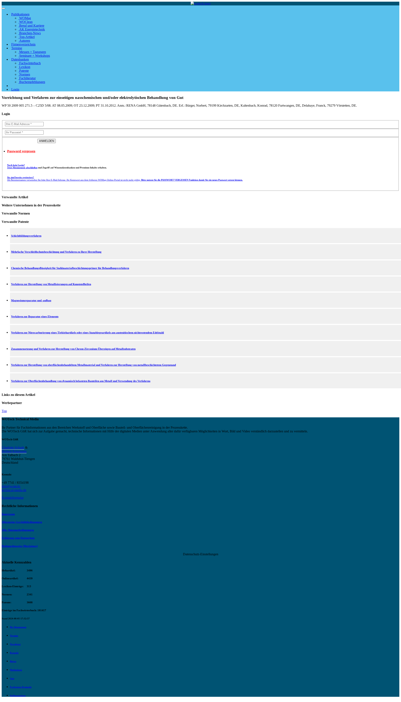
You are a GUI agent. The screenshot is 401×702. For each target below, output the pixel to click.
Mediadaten (16, 670)
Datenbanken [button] (20, 59)
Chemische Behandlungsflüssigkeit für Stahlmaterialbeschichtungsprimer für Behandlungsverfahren (70, 268)
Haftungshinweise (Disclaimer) (20, 546)
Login (15, 89)
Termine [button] (16, 48)
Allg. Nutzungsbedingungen (18, 530)
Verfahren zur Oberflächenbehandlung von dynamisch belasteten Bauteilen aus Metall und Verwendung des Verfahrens (80, 381)
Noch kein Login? (22, 166)
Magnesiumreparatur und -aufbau (31, 300)
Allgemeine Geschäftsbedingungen (22, 522)
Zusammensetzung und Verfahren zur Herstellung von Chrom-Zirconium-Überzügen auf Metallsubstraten (73, 348)
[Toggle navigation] (3, 8)
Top (4, 411)
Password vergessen (21, 151)
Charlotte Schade (13, 447)
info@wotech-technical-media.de (14, 488)
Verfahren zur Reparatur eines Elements (34, 316)
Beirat (13, 661)
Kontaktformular (13, 497)
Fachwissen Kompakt (21, 687)
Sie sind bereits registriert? (125, 178)
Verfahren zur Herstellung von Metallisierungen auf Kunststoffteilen (51, 284)
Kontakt (14, 652)
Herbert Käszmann (14, 451)
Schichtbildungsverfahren (26, 235)
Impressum (8, 514)
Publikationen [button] (20, 14)
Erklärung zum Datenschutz (18, 537)
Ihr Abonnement (18, 627)
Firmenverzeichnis (23, 44)
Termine (14, 635)
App (12, 678)
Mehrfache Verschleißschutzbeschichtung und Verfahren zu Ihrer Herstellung (56, 251)
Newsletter (15, 644)
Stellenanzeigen (17, 695)
